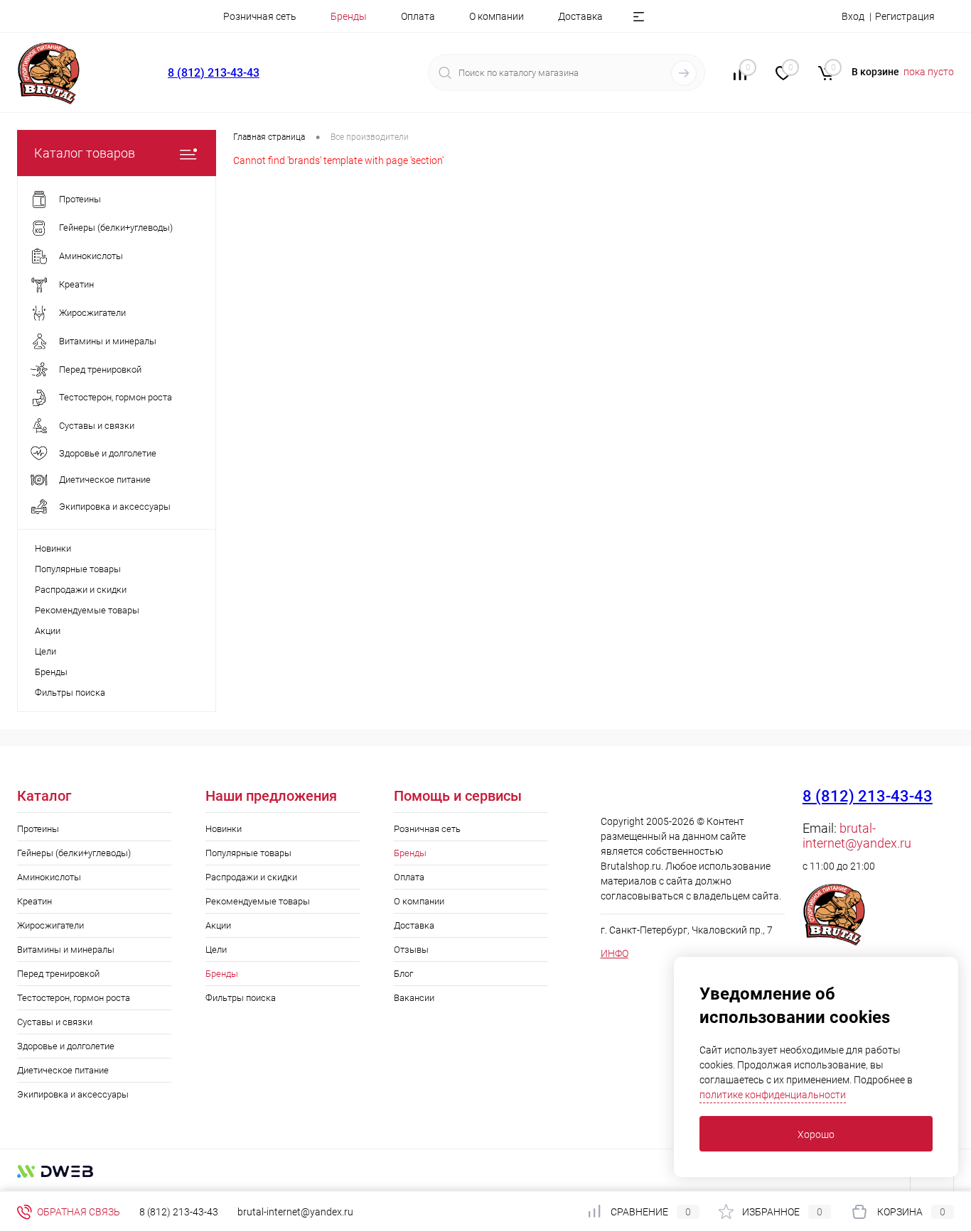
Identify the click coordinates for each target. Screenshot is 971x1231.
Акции (47, 630)
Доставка (580, 16)
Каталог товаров (84, 153)
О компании (496, 16)
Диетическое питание (63, 1070)
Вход (853, 16)
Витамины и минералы (65, 949)
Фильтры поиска (70, 692)
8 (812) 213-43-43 (213, 73)
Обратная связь (77, 1212)
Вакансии (414, 997)
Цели (45, 651)
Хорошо (816, 1134)
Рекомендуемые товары (87, 610)
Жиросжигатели (50, 925)
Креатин (34, 901)
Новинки (53, 548)
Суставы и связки (54, 1022)
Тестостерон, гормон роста (73, 997)
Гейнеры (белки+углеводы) (74, 853)
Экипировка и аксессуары (73, 1094)
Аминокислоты (49, 877)
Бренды (51, 672)
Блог (403, 973)
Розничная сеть (259, 16)
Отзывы (411, 949)
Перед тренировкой (58, 973)
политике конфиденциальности (772, 1094)
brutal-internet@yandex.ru (857, 835)
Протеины (38, 829)
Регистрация (905, 16)
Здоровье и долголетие (65, 1046)
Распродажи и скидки (81, 589)
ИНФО (614, 953)
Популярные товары (78, 569)
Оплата (418, 16)
